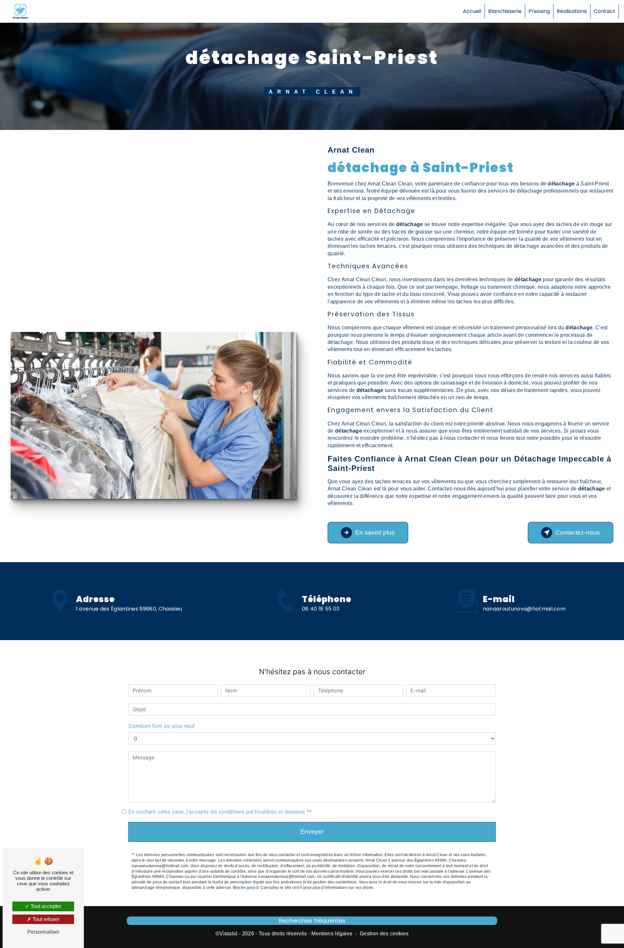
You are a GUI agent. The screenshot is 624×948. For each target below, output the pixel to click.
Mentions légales (331, 933)
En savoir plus (375, 532)
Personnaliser (43, 932)
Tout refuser (45, 919)
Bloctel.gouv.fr (246, 887)
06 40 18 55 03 (320, 609)
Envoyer (312, 831)
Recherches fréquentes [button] (312, 921)
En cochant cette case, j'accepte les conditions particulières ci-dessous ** (220, 811)
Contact (604, 11)
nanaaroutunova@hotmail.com (524, 609)
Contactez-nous (577, 532)
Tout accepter (45, 906)
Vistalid (228, 933)
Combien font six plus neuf (161, 726)
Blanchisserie (505, 11)
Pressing (539, 11)
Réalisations (572, 11)
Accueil (472, 11)
